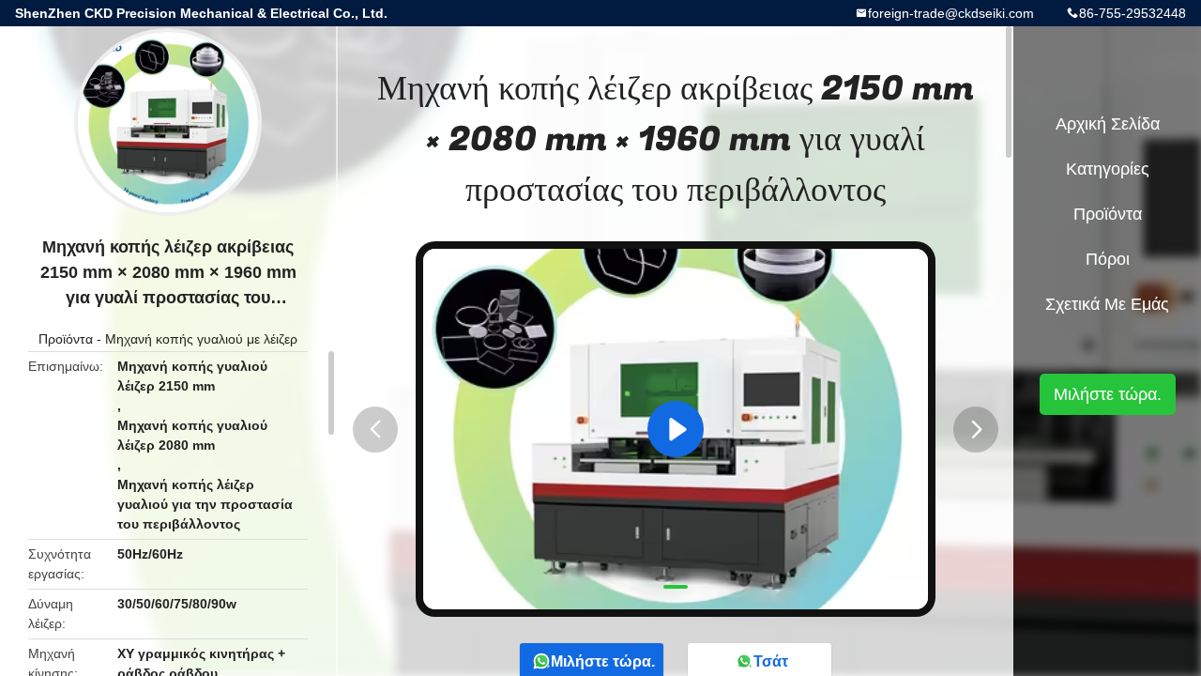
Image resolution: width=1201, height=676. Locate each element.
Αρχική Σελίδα (1108, 124)
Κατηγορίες (1107, 169)
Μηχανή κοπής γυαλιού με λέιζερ (201, 338)
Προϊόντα (65, 338)
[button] (375, 430)
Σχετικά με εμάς (1107, 304)
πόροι (1108, 259)
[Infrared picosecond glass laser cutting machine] (675, 429)
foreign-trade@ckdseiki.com (951, 13)
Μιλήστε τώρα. (1108, 394)
